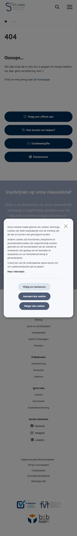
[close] (66, 226)
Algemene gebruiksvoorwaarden (37, 459)
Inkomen (38, 376)
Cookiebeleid (38, 470)
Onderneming (38, 363)
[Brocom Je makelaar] (26, 506)
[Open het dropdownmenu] (69, 7)
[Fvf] (50, 506)
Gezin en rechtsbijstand (38, 326)
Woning (38, 319)
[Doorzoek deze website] (57, 7)
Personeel (38, 370)
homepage (43, 79)
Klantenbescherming (38, 407)
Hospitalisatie (38, 332)
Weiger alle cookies (34, 306)
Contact (38, 394)
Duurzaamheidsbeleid (38, 475)
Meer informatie (15, 271)
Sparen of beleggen (38, 339)
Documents (38, 401)
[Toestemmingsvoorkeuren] (15, 529)
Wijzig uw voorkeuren (34, 286)
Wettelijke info (38, 481)
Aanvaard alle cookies (34, 296)
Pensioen (38, 345)
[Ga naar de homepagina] (17, 7)
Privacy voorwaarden (38, 464)
